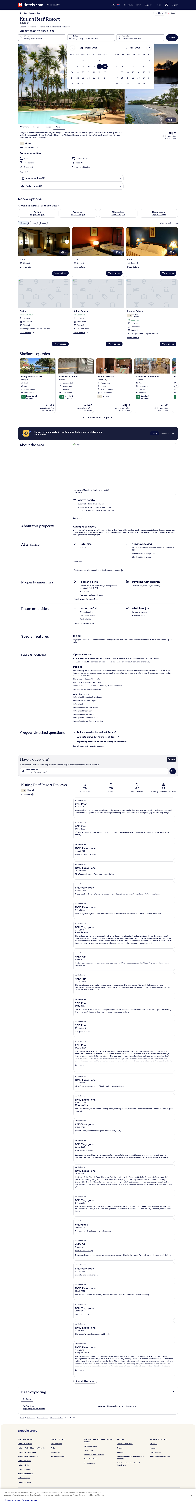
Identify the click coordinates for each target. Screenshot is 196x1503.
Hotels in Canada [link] (24, 1461)
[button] (77, 61)
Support (148, 5)
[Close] (192, 1495)
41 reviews (26, 794)
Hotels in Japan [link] (24, 1478)
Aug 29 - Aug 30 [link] (37, 215)
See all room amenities (83, 623)
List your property (132, 5)
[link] (171, 13)
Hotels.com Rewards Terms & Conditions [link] (128, 1464)
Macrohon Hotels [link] (56, 1418)
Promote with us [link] (90, 1459)
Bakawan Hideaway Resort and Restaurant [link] (116, 1406)
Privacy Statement (13, 1500)
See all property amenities (85, 599)
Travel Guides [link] (155, 1452)
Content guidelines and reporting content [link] (130, 1457)
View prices (60, 273)
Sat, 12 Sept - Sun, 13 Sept (85, 38)
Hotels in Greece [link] (24, 1482)
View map (79, 492)
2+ (172, 120)
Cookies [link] (120, 1452)
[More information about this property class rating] (28, 23)
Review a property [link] (58, 1456)
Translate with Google (84, 1150)
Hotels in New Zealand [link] (27, 1452)
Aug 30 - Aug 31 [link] (78, 215)
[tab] (27, 1399)
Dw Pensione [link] (29, 1406)
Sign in (175, 5)
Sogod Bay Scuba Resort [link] (34, 1408)
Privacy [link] (120, 1448)
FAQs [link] (53, 1448)
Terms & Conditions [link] (125, 1444)
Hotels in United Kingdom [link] (28, 1456)
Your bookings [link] (56, 1444)
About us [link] (153, 1444)
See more (77, 518)
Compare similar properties (99, 417)
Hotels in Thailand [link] (25, 1469)
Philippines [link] (31, 1418)
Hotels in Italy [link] (23, 1465)
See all (23, 172)
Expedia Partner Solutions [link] (94, 1455)
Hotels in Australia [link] (25, 1444)
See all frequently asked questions (89, 746)
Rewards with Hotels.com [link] (160, 1456)
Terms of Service (29, 1500)
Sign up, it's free (167, 433)
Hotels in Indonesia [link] (25, 1473)
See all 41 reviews (27, 147)
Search (172, 37)
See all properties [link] (32, 13)
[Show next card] (176, 385)
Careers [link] (153, 1448)
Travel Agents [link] (89, 1463)
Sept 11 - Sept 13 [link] (159, 215)
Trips (159, 5)
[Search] (172, 771)
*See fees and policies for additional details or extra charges (96, 570)
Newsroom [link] (88, 1450)
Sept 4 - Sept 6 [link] (118, 215)
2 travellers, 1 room (131, 38)
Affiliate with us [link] (90, 1446)
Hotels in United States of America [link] (31, 1448)
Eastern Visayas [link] (42, 1418)
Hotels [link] (22, 1418)
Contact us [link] (55, 1452)
